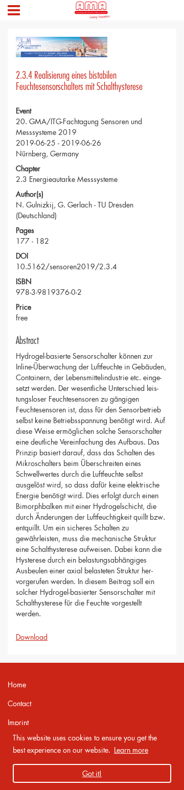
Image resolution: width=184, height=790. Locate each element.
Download (32, 637)
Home (17, 684)
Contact (19, 703)
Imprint (18, 722)
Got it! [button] (92, 773)
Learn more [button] (131, 750)
